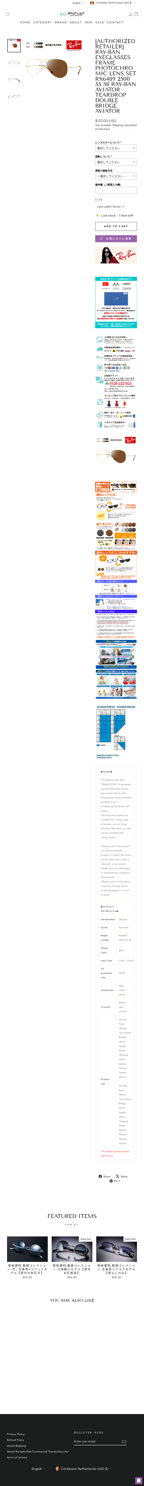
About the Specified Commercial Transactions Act (38, 1451)
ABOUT (76, 22)
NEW (89, 22)
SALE (99, 22)
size (99, 199)
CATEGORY (42, 22)
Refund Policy (15, 1440)
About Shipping (16, 1445)
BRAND (61, 22)
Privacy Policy (16, 1434)
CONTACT (115, 22)
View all (72, 1224)
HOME (25, 22)
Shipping (117, 125)
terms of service (17, 1457)
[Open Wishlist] (138, 1480)
